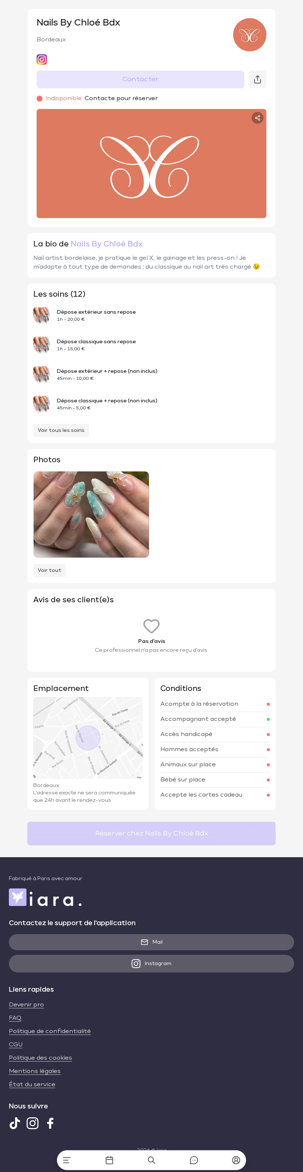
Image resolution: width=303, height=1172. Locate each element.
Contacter (140, 79)
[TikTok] (15, 1123)
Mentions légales (35, 1071)
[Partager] (257, 118)
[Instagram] (32, 1123)
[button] (236, 1160)
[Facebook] (50, 1123)
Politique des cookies (40, 1058)
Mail (158, 942)
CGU (16, 1045)
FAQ (15, 1018)
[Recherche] (151, 1160)
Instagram (158, 963)
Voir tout (49, 570)
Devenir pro (26, 1005)
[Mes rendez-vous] (109, 1160)
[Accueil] (66, 1160)
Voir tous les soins (61, 430)
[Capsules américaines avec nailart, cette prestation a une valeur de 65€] (91, 514)
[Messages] (194, 1160)
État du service (32, 1085)
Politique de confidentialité (50, 1032)
